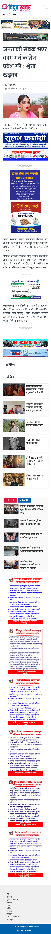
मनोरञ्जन (9, 914)
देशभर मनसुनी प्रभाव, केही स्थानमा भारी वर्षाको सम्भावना (31, 549)
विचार (9, 905)
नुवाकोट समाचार (12, 899)
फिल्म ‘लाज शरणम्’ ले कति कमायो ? (35, 477)
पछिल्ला (10, 500)
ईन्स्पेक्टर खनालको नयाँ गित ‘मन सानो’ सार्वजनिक (34, 461)
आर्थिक (9, 908)
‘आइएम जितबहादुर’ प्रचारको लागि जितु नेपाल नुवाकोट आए (34, 407)
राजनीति (9, 902)
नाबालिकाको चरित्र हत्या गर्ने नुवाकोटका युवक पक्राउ (31, 535)
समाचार (9, 897)
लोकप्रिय (24, 500)
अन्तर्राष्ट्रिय (10, 919)
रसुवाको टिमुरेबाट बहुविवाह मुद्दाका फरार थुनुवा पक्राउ (31, 522)
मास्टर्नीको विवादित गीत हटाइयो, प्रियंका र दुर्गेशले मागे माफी (34, 389)
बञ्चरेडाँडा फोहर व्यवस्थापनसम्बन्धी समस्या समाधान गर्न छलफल (30, 564)
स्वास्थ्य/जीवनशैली (13, 916)
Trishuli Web (29, 930)
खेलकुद (9, 911)
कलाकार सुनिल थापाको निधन (33, 441)
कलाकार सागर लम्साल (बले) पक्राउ (34, 423)
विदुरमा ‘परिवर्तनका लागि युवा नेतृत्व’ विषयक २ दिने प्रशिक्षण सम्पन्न (31, 509)
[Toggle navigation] (46, 7)
